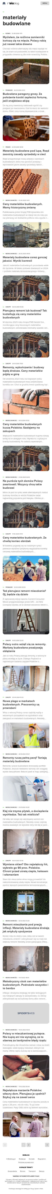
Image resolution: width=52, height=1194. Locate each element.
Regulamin (42, 1159)
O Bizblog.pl (11, 1159)
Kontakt (32, 1159)
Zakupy (41, 1171)
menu (45, 3)
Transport (32, 1171)
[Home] (13, 3)
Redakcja (22, 1159)
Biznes (22, 1171)
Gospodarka (12, 1171)
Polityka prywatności (26, 1162)
